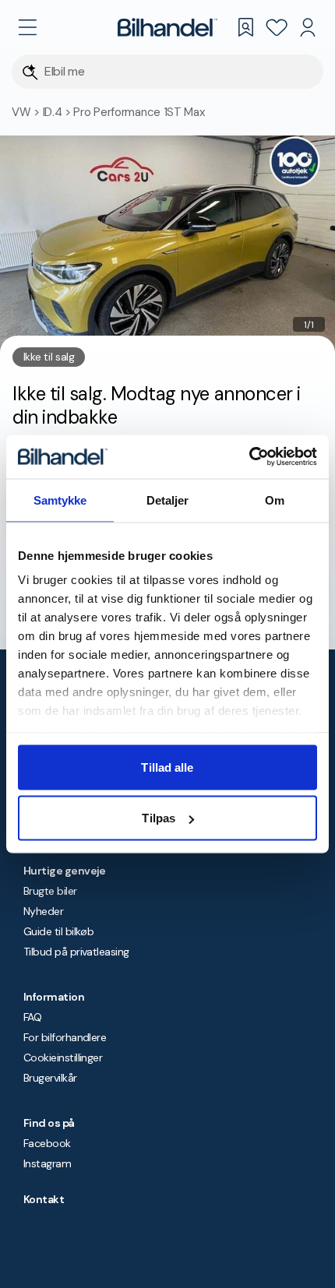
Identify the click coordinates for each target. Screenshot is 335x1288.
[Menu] (27, 27)
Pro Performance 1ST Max (138, 112)
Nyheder (43, 911)
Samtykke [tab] (60, 499)
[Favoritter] (276, 27)
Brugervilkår (50, 1078)
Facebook (47, 1143)
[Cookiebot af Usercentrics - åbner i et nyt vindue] (249, 457)
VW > (27, 112)
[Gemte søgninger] (245, 27)
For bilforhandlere (64, 1037)
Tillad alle (167, 766)
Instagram (47, 1163)
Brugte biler (50, 891)
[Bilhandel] (167, 27)
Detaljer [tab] (167, 499)
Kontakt (43, 1199)
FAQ (32, 1017)
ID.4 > (58, 112)
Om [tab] (274, 499)
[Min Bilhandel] (307, 27)
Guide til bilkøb (58, 931)
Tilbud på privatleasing (76, 952)
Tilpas (158, 818)
